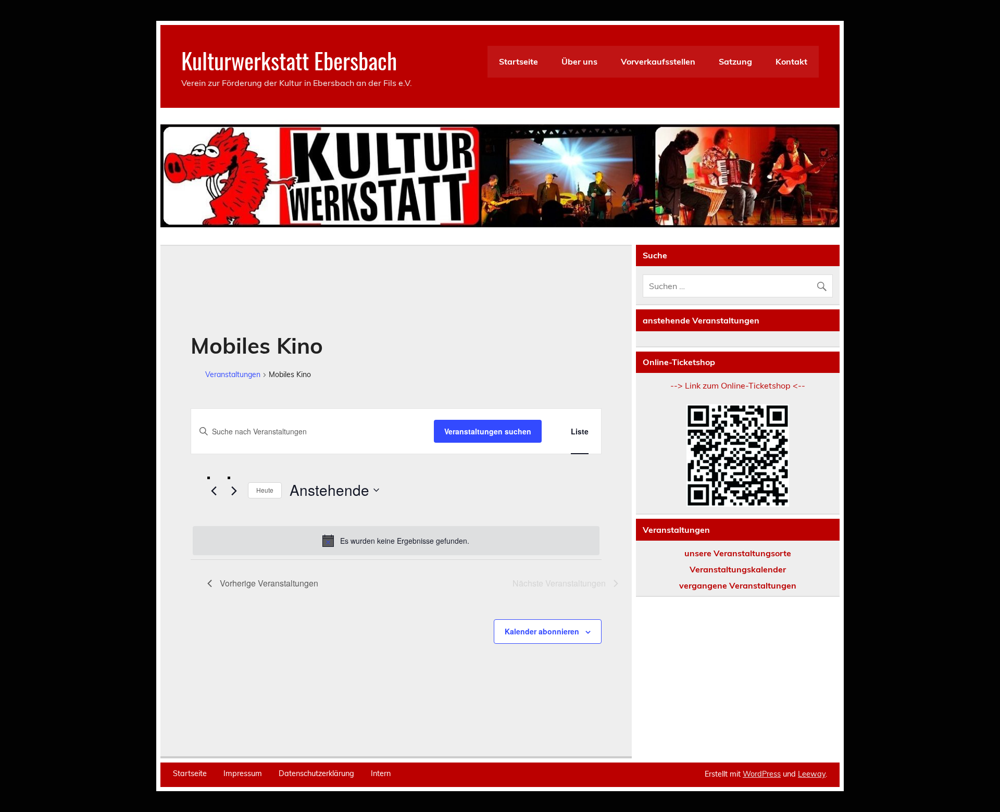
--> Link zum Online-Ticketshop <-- (737, 385)
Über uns (579, 61)
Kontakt (791, 61)
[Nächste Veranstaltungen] (234, 490)
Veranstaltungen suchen (487, 431)
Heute (264, 489)
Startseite (518, 61)
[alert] (396, 540)
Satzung (735, 61)
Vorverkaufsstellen (658, 61)
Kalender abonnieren (542, 631)
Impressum (242, 773)
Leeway (812, 774)
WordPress (762, 774)
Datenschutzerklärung (316, 773)
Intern (381, 773)
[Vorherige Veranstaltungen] (213, 490)
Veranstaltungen (232, 374)
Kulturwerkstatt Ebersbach (289, 60)
